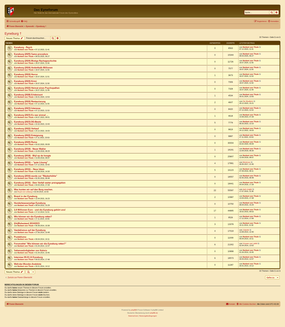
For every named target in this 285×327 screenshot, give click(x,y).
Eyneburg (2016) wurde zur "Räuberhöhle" (35, 176)
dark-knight (247, 189)
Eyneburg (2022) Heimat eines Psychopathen (37, 88)
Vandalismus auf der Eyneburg (30, 230)
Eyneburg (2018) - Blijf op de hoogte (32, 155)
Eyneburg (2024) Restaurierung (30, 101)
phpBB (133, 310)
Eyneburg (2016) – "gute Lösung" (31, 162)
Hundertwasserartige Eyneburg (30, 203)
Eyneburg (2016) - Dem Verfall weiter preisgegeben (39, 183)
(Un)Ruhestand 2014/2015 (27, 223)
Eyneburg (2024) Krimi (25, 81)
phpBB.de (154, 313)
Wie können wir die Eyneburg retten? (33, 216)
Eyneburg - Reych (23, 47)
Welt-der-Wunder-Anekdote (27, 264)
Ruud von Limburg (24, 192)
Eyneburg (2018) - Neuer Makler (30, 149)
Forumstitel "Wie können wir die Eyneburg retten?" (40, 243)
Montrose (246, 162)
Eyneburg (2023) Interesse (27, 108)
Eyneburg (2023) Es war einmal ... (31, 115)
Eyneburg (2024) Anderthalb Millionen (33, 67)
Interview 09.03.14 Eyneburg (28, 257)
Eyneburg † (13, 33)
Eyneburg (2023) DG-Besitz (27, 122)
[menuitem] (24, 21)
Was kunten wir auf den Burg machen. (33, 189)
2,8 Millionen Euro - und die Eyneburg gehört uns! (39, 210)
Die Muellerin (248, 101)
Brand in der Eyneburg (25, 196)
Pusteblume (20, 237)
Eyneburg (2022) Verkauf (26, 128)
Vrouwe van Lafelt (250, 243)
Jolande (246, 230)
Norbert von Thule (25, 50)
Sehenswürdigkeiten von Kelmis (30, 250)
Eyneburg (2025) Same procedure (31, 54)
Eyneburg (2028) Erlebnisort (28, 94)
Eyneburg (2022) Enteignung (28, 135)
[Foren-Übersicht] (19, 10)
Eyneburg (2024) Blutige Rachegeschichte (35, 61)
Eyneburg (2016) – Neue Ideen (29, 169)
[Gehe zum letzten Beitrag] (260, 47)
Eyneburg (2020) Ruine (25, 142)
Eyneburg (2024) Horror (26, 74)
